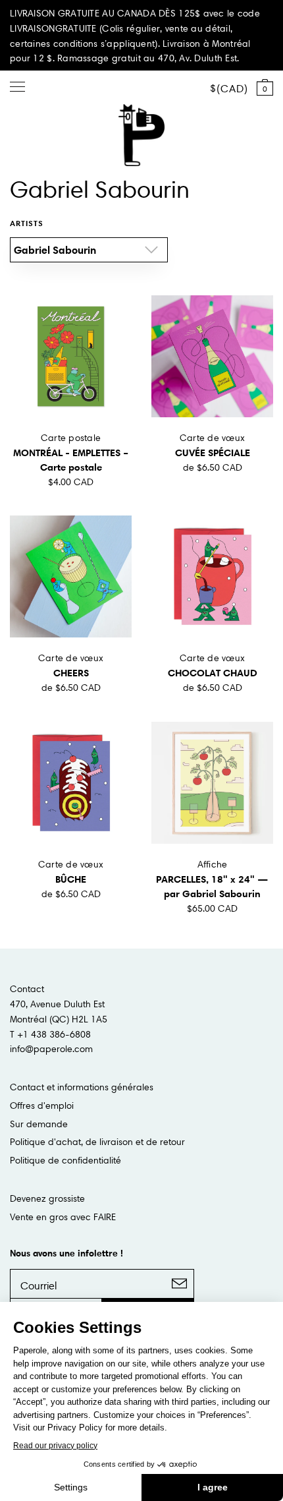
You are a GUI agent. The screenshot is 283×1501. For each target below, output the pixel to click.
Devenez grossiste (47, 1198)
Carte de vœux (212, 438)
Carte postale (71, 438)
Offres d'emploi (42, 1105)
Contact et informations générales (81, 1087)
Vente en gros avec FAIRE (63, 1217)
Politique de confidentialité (65, 1160)
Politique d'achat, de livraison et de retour (97, 1142)
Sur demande (39, 1124)
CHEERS (71, 672)
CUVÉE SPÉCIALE (212, 452)
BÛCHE (70, 879)
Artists (26, 223)
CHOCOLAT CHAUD (212, 672)
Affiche (212, 864)
